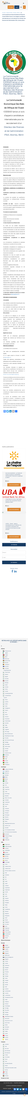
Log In (16, 7)
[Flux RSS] (24, 7)
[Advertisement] (14, 36)
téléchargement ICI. (15, 294)
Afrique (14, 12)
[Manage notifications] (24, 1095)
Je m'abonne (14, 544)
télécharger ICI (7, 357)
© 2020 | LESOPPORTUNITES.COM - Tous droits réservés (14, 1091)
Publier (11, 7)
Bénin (18, 12)
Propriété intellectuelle (19, 1082)
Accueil (3, 12)
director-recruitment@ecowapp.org (11, 374)
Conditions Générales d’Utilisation (14, 1085)
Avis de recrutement (14, 484)
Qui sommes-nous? (8, 1082)
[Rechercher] (21, 7)
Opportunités (9, 12)
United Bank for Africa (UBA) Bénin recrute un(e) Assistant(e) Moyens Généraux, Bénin (13, 501)
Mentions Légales (7, 1088)
